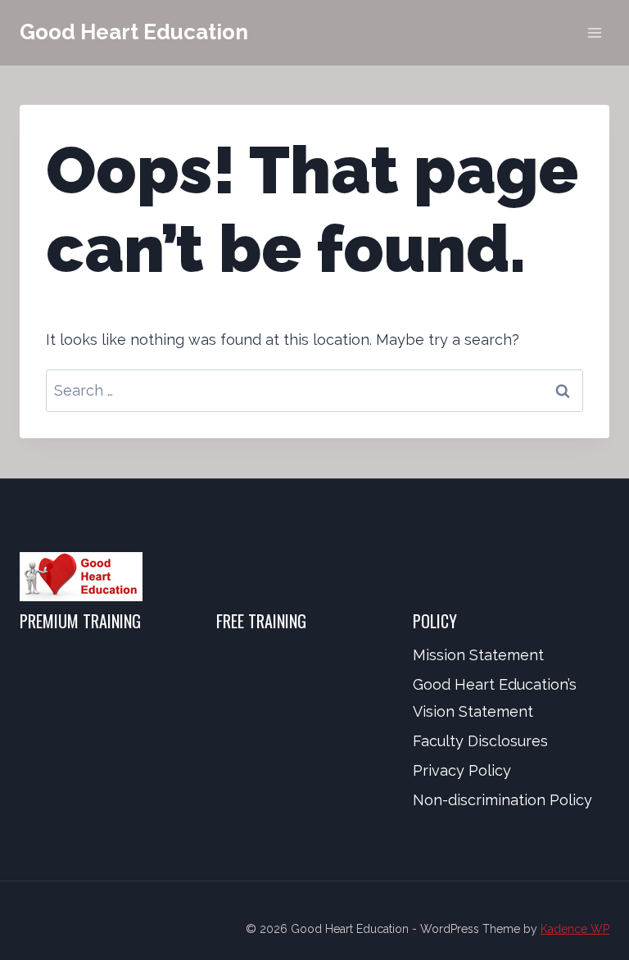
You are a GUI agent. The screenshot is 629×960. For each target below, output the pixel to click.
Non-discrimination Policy (502, 799)
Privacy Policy (462, 770)
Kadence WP (575, 928)
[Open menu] (594, 32)
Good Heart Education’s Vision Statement (495, 697)
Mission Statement (478, 654)
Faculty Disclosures (480, 740)
